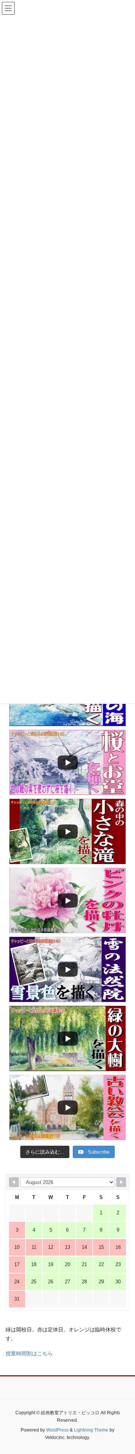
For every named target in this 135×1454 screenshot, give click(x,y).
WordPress (57, 1430)
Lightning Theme (91, 1430)
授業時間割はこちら (29, 1353)
